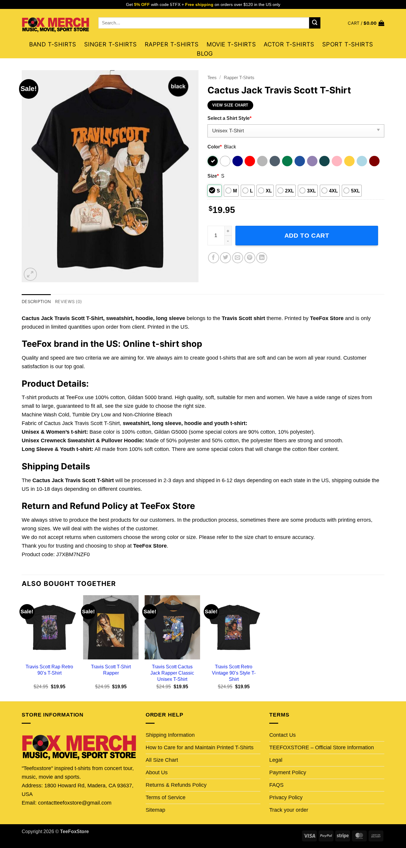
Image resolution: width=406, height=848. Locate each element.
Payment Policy (287, 772)
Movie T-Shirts (231, 44)
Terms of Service (165, 797)
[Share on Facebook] (213, 257)
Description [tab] (36, 301)
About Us (157, 772)
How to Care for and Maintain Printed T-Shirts (200, 747)
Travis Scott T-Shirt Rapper (111, 669)
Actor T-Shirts (289, 44)
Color (214, 146)
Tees (212, 77)
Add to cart (306, 235)
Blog (205, 53)
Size (213, 175)
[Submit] (314, 23)
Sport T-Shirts (347, 44)
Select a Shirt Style (229, 118)
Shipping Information (170, 735)
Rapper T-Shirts (172, 44)
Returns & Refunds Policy (176, 785)
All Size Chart (162, 760)
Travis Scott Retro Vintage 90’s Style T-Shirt (234, 673)
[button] (366, 23)
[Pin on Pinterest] (249, 257)
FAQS (276, 785)
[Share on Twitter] (225, 257)
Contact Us (282, 735)
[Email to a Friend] (237, 257)
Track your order (288, 810)
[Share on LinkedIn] (261, 257)
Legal (275, 760)
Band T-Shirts (52, 44)
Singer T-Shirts (110, 44)
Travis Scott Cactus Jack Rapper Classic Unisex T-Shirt (172, 673)
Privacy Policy (286, 797)
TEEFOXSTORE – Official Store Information (321, 747)
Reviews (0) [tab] (68, 301)
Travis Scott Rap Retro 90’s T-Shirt (49, 669)
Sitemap (155, 810)
